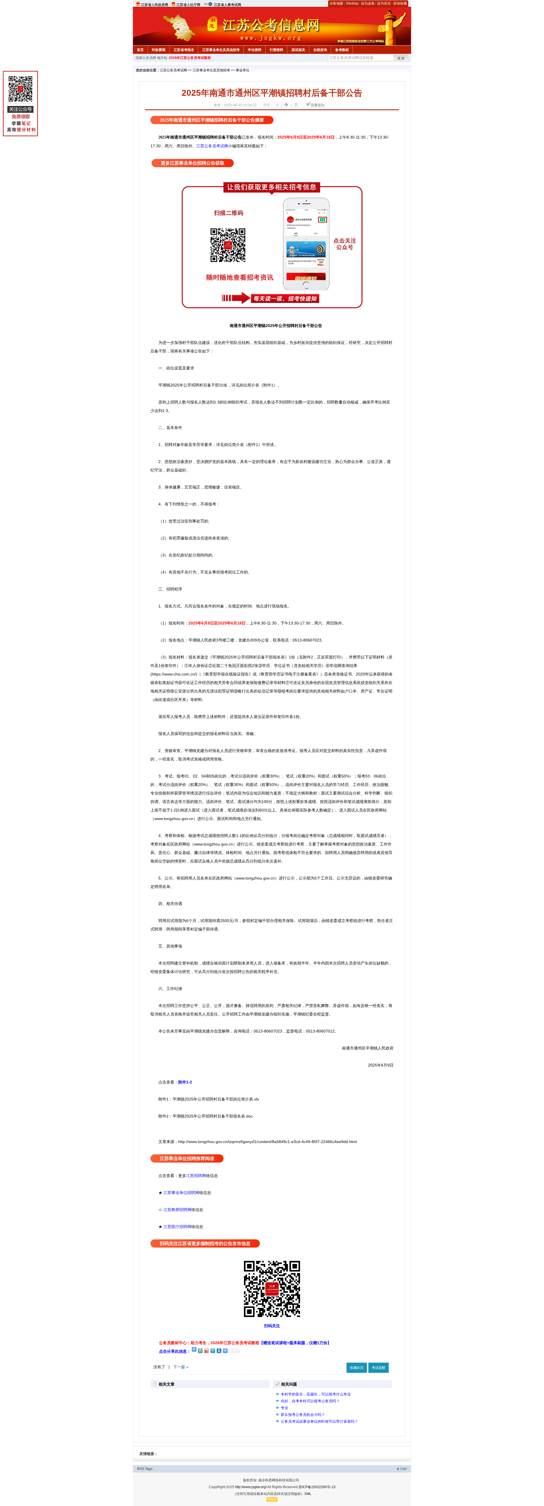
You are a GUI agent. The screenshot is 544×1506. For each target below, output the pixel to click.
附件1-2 (185, 1082)
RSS (140, 1469)
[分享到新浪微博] (206, 1350)
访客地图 (336, 3)
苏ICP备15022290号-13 (317, 1487)
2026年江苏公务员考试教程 (190, 58)
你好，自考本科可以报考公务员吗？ (310, 1401)
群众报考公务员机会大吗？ (303, 1414)
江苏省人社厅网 (188, 5)
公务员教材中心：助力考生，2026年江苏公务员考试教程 (245, 1343)
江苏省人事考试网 (227, 5)
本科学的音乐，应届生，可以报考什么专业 (316, 1394)
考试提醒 (378, 1368)
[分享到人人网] (219, 1350)
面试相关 (298, 50)
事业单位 (242, 70)
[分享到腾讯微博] (212, 1350)
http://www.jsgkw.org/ (251, 1487)
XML (307, 1494)
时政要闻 (158, 50)
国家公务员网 (146, 58)
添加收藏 (400, 3)
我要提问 (317, 105)
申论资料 (255, 50)
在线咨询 (320, 50)
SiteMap (352, 3)
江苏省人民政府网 (154, 5)
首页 (140, 50)
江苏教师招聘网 (177, 1209)
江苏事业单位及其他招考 (221, 50)
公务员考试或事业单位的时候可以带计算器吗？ (319, 1421)
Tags (148, 1469)
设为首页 (384, 3)
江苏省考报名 (184, 50)
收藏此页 (357, 1368)
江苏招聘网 (196, 1175)
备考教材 (342, 50)
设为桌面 (368, 3)
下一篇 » (180, 1367)
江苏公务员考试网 (173, 70)
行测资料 (276, 50)
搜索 (401, 58)
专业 (284, 1408)
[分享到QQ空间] (200, 1350)
